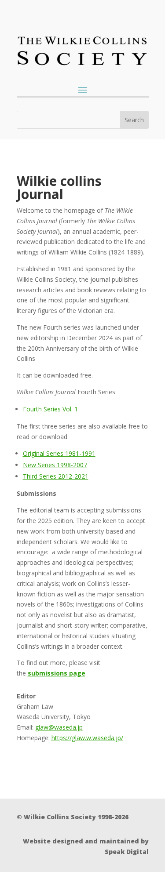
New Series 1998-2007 (55, 465)
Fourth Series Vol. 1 (50, 409)
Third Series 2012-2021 (55, 476)
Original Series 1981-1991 (59, 453)
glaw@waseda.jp (59, 727)
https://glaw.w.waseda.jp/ (87, 738)
